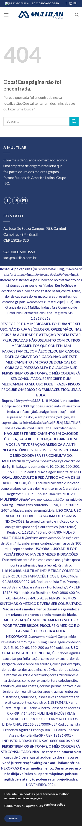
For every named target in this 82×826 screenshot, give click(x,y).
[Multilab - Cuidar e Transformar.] (41, 15)
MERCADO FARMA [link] (19, 3)
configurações (54, 804)
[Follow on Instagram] (70, 3)
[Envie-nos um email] (75, 3)
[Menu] (6, 14)
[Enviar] (74, 121)
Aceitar (13, 818)
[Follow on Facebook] (66, 3)
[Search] (77, 14)
